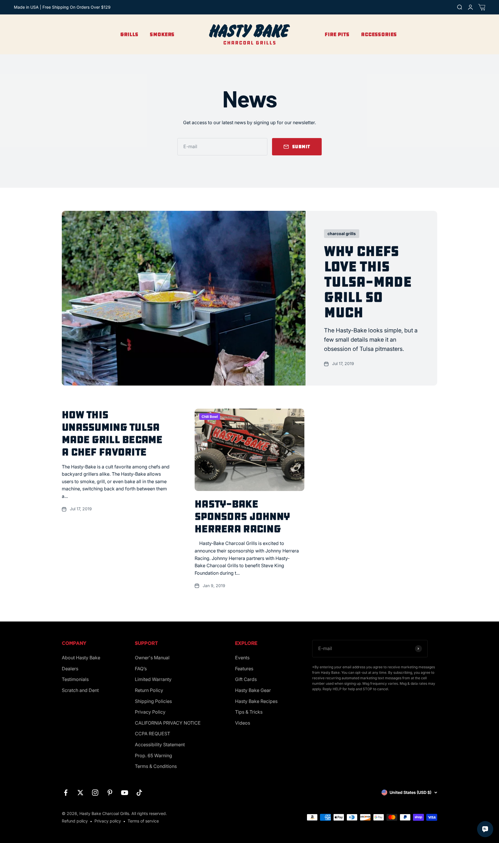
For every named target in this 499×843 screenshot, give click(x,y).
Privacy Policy (150, 712)
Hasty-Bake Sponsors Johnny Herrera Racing (242, 516)
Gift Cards (246, 679)
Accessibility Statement (160, 744)
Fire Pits (337, 34)
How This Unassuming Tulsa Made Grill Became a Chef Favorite (112, 433)
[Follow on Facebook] (66, 793)
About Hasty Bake (81, 657)
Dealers (70, 668)
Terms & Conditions (156, 766)
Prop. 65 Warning (153, 755)
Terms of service (143, 820)
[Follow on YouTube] (125, 793)
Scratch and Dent (80, 690)
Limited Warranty (153, 679)
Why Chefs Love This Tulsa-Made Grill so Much (367, 281)
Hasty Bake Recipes (256, 701)
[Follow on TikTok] (139, 793)
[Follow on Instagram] (95, 793)
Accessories (379, 34)
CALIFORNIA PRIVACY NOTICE (168, 723)
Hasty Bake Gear (253, 690)
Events (242, 657)
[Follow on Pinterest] (110, 793)
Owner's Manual (152, 657)
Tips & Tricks (248, 712)
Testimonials (75, 679)
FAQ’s (141, 668)
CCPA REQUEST (152, 733)
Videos (242, 723)
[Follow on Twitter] (80, 793)
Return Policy (149, 690)
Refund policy (75, 820)
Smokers (162, 34)
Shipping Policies (153, 701)
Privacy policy (107, 820)
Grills (129, 34)
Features (244, 668)
